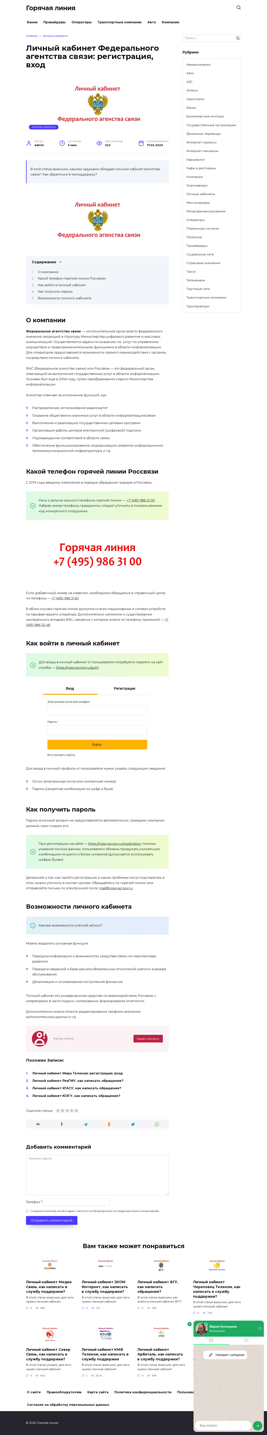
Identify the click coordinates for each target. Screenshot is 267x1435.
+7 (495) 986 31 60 (65, 598)
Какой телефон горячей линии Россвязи (72, 278)
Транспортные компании (120, 22)
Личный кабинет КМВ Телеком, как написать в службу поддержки (105, 1354)
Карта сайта (97, 1392)
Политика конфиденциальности (142, 1392)
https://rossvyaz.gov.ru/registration (114, 844)
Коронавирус (197, 185)
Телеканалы (195, 280)
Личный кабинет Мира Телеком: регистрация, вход (77, 1073)
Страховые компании (203, 263)
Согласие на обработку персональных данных (68, 1405)
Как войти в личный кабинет (62, 285)
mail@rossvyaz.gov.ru (116, 888)
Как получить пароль (55, 291)
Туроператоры (197, 306)
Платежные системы (202, 228)
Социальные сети (200, 254)
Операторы (82, 22)
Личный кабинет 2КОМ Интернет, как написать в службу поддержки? (105, 1287)
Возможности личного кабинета (64, 298)
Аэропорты (195, 99)
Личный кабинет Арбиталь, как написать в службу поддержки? (160, 1354)
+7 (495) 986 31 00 (141, 500)
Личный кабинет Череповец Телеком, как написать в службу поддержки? (216, 1289)
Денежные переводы (203, 134)
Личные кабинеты (44, 127)
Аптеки (192, 90)
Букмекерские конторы (205, 116)
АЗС (189, 82)
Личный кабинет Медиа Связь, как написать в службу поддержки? (49, 1287)
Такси (191, 271)
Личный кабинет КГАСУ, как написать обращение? (76, 1088)
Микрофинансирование (206, 211)
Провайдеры (54, 22)
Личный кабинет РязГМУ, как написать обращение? (77, 1081)
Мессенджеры (198, 202)
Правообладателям (64, 1392)
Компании (170, 22)
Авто (151, 22)
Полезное (194, 237)
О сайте (34, 1392)
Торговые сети (198, 289)
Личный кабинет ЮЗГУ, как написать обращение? (76, 1096)
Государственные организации (211, 125)
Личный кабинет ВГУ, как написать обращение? (157, 1287)
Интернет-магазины (202, 151)
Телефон (34, 1202)
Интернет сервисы (201, 142)
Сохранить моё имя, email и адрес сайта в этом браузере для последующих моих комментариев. (94, 1211)
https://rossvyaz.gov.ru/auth (77, 668)
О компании (48, 272)
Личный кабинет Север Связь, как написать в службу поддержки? (48, 1354)
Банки (32, 22)
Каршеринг (195, 159)
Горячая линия (50, 8)
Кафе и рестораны (201, 168)
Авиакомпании (198, 64)
